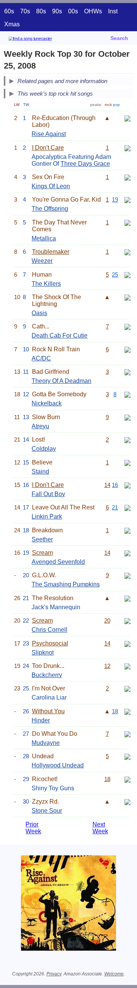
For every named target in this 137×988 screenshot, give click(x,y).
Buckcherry (47, 675)
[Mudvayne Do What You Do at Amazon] (127, 733)
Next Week (100, 827)
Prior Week (33, 827)
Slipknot (43, 652)
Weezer (42, 261)
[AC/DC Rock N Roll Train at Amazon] (127, 349)
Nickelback (47, 403)
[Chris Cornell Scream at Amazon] (127, 620)
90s (57, 11)
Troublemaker (50, 251)
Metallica (44, 238)
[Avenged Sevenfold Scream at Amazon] (127, 552)
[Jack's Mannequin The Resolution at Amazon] (127, 598)
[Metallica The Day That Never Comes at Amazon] (127, 222)
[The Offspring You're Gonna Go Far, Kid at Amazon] (127, 199)
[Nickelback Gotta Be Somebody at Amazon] (127, 394)
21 (115, 507)
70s (25, 11)
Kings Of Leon (51, 186)
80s (41, 11)
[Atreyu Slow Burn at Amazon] (127, 417)
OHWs (93, 11)
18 (115, 711)
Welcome (114, 974)
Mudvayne (46, 743)
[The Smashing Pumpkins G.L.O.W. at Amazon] (127, 575)
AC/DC (41, 358)
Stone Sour (47, 810)
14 (107, 485)
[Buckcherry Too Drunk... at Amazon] (127, 666)
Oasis (39, 313)
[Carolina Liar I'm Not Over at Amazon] (127, 688)
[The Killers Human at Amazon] (127, 274)
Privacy (53, 974)
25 (115, 274)
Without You (48, 711)
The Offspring (50, 208)
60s (9, 11)
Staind (40, 471)
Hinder (41, 720)
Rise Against (49, 134)
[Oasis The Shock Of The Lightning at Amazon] (127, 297)
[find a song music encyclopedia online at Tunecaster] (41, 40)
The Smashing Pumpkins (66, 584)
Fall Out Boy (48, 494)
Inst (113, 11)
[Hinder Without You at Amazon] (127, 711)
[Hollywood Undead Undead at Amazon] (127, 756)
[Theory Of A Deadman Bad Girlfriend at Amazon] (127, 371)
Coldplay (44, 448)
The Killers (46, 283)
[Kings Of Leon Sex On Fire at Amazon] (127, 177)
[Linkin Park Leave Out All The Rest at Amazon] (127, 507)
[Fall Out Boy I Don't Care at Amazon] (127, 485)
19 (115, 199)
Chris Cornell (49, 629)
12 (107, 666)
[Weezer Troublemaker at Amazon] (127, 251)
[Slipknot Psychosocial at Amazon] (127, 643)
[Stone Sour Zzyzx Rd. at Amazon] (127, 801)
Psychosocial (50, 643)
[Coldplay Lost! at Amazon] (127, 439)
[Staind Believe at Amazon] (127, 462)
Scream (42, 552)
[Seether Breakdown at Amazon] (127, 530)
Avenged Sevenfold (58, 562)
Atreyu (40, 426)
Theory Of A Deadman (61, 381)
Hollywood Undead (58, 765)
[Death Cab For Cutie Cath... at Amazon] (127, 326)
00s (73, 11)
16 (115, 485)
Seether (42, 539)
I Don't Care (48, 147)
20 (107, 620)
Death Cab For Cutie (60, 335)
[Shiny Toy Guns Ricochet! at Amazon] (127, 779)
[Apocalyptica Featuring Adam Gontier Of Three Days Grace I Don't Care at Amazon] (127, 147)
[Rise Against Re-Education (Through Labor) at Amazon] (127, 118)
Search (119, 38)
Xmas (12, 24)
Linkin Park (47, 516)
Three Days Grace (85, 163)
